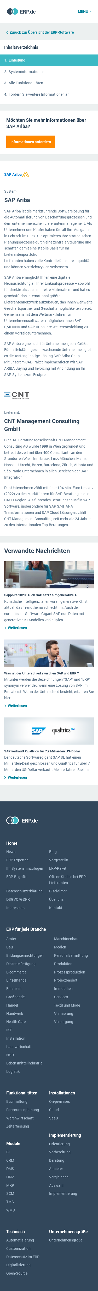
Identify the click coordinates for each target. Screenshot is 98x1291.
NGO (10, 1054)
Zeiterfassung (17, 1126)
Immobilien (63, 988)
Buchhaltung (16, 1101)
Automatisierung (20, 1240)
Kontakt (55, 907)
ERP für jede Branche (26, 929)
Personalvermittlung (71, 955)
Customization (18, 1248)
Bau (9, 947)
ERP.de (28, 11)
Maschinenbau (66, 938)
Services (61, 996)
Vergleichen (58, 1176)
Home (11, 843)
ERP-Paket (57, 868)
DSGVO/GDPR (18, 899)
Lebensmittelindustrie (24, 1063)
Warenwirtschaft (20, 1118)
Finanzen (13, 988)
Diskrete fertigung (21, 963)
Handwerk (14, 1013)
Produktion (63, 963)
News (10, 851)
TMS (10, 1201)
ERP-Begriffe (16, 876)
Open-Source (16, 1273)
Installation (15, 1038)
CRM (10, 1160)
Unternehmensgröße (65, 1240)
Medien (60, 947)
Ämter (11, 938)
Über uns (56, 899)
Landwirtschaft (19, 1046)
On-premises (59, 1101)
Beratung (56, 1160)
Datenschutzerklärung (24, 890)
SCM (10, 1193)
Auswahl (56, 1185)
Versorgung (63, 1021)
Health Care (16, 1021)
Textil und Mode (67, 1005)
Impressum (15, 907)
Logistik (13, 1071)
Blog (53, 851)
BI (8, 1151)
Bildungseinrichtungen (25, 955)
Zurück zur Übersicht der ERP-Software (42, 32)
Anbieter (56, 1168)
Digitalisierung (18, 1264)
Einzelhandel (16, 980)
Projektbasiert (65, 980)
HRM (10, 1176)
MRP (10, 1185)
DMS (10, 1168)
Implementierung (63, 1193)
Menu (83, 11)
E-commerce (16, 972)
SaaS (53, 1118)
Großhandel (16, 996)
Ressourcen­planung (22, 1109)
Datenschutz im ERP (22, 1256)
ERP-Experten (17, 859)
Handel (12, 1005)
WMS (10, 1210)
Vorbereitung (60, 1151)
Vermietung (63, 1013)
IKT (9, 1029)
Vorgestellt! (58, 859)
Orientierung (59, 1143)
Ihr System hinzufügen (24, 868)
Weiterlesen (17, 627)
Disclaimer (58, 890)
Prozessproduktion (69, 972)
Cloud (54, 1109)
